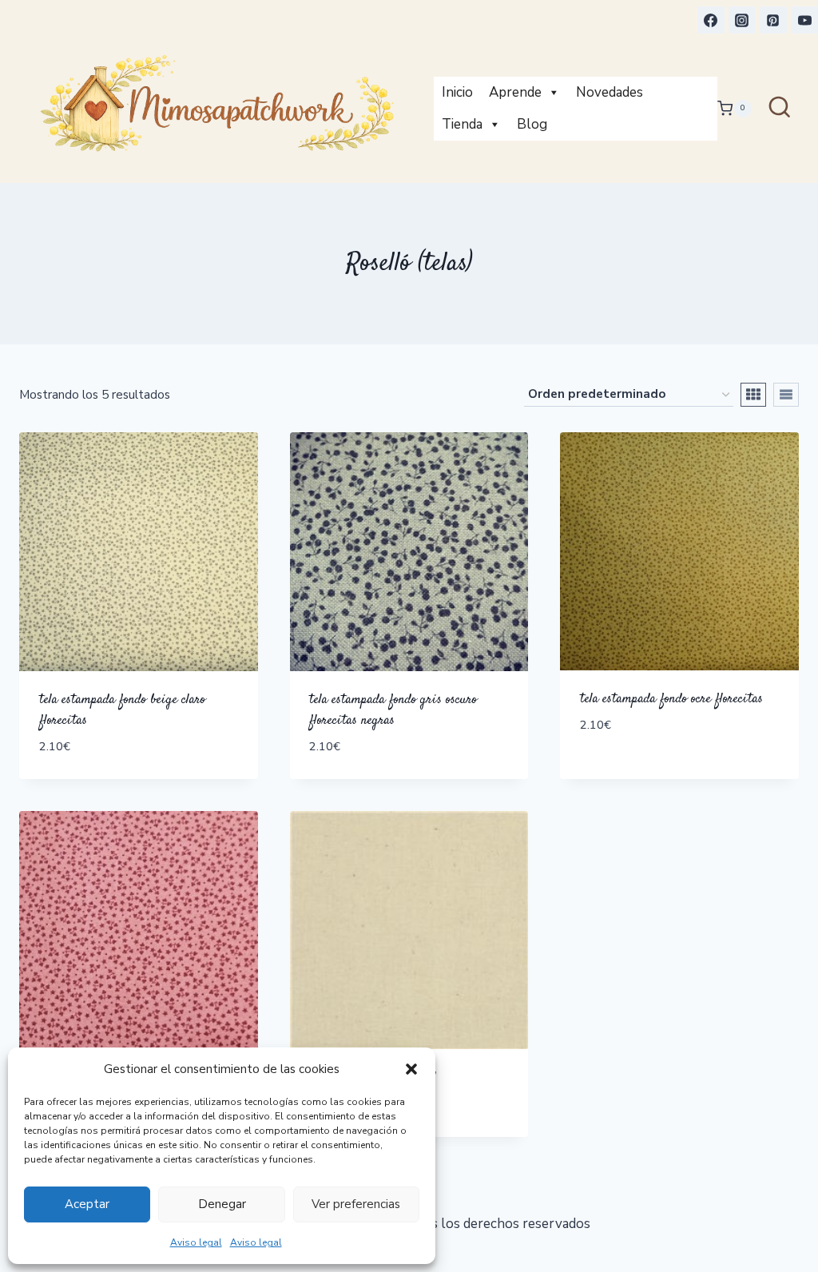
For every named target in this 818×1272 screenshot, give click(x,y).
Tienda (462, 124)
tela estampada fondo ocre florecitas (671, 699)
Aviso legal (196, 1242)
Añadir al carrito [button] (642, 773)
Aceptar (87, 1204)
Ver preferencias (356, 1204)
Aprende (515, 92)
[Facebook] (711, 20)
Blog (532, 124)
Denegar (222, 1204)
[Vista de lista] (786, 395)
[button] (411, 1069)
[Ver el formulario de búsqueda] (780, 109)
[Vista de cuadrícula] (753, 395)
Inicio (457, 92)
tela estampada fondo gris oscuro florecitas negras (393, 710)
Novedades (609, 92)
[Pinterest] (773, 20)
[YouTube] (804, 20)
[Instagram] (742, 20)
